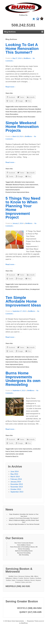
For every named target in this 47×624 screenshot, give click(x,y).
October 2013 (15, 489)
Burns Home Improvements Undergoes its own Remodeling (23, 379)
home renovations (11, 109)
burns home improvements (23, 449)
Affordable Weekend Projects (15, 184)
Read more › (10, 87)
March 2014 (15, 477)
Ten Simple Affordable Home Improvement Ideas (23, 301)
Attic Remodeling (24, 555)
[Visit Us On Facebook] (38, 18)
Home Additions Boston (24, 545)
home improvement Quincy (14, 364)
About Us (15, 456)
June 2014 (14, 471)
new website (20, 454)
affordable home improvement (24, 182)
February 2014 (16, 479)
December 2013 (16, 484)
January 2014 (15, 482)
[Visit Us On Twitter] (34, 18)
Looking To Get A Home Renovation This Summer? (22, 48)
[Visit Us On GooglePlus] (42, 18)
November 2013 (16, 487)
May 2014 (14, 474)
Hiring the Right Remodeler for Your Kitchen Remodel (23, 524)
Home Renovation (29, 117)
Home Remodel (17, 117)
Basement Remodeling (23, 553)
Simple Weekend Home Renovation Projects (22, 127)
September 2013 (16, 492)
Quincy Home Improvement (27, 112)
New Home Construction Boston (23, 543)
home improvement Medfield (28, 362)
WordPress (24, 623)
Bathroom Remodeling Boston (24, 551)
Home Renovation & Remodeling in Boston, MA (23, 547)
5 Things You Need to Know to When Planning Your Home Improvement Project (23, 208)
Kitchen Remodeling (24, 549)
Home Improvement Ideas (20, 192)
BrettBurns (27, 58)
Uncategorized (35, 289)
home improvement (20, 106)
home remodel (32, 106)
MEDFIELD (22, 608)
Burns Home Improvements (15, 621)
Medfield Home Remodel (26, 109)
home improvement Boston (23, 359)
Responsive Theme (32, 621)
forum (12, 451)
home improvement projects (15, 187)
